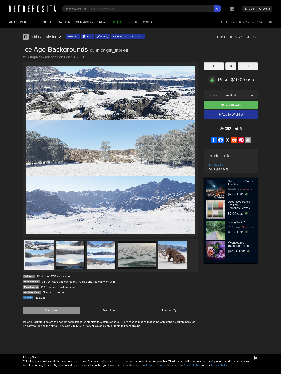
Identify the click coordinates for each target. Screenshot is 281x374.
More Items (110, 310)
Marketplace (19, 22)
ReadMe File (216, 165)
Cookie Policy (192, 365)
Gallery (64, 22)
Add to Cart (232, 105)
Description (51, 310)
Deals (117, 22)
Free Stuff (43, 22)
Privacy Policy (219, 365)
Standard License (53, 292)
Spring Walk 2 (236, 222)
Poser (132, 22)
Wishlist (138, 36)
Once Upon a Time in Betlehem (241, 183)
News (103, 22)
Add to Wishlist (232, 114)
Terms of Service (156, 365)
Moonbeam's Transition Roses (238, 244)
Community (84, 22)
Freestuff (121, 36)
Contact (149, 22)
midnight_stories (112, 50)
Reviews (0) (169, 310)
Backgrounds (67, 286)
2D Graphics (48, 286)
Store (88, 36)
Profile (74, 36)
